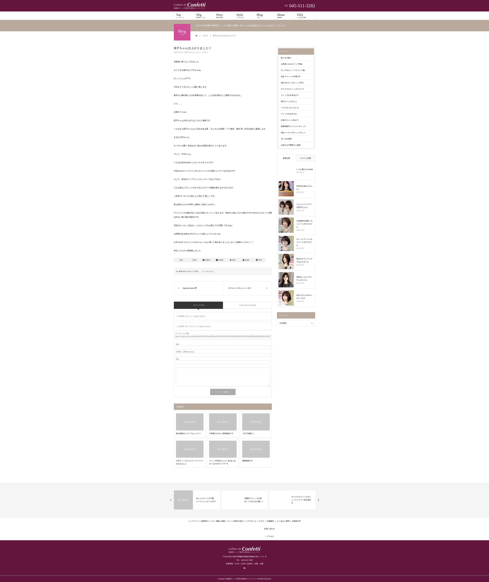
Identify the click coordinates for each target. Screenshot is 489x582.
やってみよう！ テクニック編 (293, 70)
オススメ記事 (305, 158)
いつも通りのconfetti (304, 169)
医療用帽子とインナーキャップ (293, 126)
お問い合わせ (269, 529)
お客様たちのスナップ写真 (291, 64)
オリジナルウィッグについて (292, 89)
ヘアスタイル (251, 521)
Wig (200, 15)
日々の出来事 (286, 139)
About (281, 15)
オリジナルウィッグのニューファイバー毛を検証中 (301, 500)
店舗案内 (270, 521)
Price (219, 15)
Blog (260, 15)
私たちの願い (286, 58)
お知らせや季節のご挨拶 (291, 145)
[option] (197, 499)
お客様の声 (296, 521)
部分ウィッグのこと (289, 101)
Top (180, 15)
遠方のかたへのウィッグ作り (196, 52)
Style (240, 15)
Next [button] (318, 500)
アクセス (270, 536)
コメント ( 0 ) (198, 305)
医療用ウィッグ (207, 521)
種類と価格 (220, 521)
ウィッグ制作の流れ (235, 521)
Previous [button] (170, 500)
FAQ (301, 15)
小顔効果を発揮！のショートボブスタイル (304, 224)
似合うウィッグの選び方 (291, 76)
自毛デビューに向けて (290, 120)
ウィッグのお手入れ (289, 114)
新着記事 (286, 158)
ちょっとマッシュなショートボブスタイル (304, 242)
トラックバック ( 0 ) (247, 305)
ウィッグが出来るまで (290, 95)
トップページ (193, 521)
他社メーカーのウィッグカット (293, 133)
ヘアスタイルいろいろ (290, 108)
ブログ (261, 521)
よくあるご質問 (283, 521)
